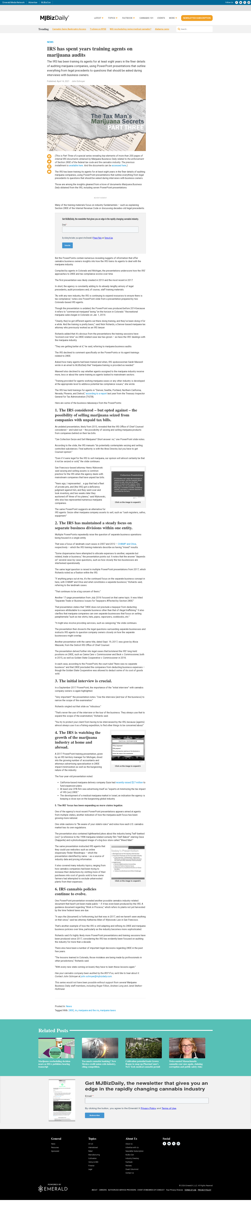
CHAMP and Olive (127, 544)
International (93, 1148)
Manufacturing (94, 1155)
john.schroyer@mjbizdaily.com (96, 976)
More (172, 18)
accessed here (119, 165)
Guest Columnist (132, 1169)
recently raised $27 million (129, 782)
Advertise (32, 2)
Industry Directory (132, 1158)
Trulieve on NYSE (98, 29)
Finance (91, 1166)
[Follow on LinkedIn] (240, 2)
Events (161, 18)
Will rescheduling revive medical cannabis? (130, 29)
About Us (129, 1144)
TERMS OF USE (190, 1190)
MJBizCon (46, 2)
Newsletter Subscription (197, 18)
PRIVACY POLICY (204, 1190)
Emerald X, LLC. (192, 1186)
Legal (90, 1169)
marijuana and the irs (88, 1010)
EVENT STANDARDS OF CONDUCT (151, 1190)
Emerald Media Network (14, 2)
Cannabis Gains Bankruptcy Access (69, 29)
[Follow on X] (244, 2)
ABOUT (94, 1190)
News (50, 42)
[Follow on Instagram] (248, 2)
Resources (55, 1148)
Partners (129, 1166)
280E (71, 1010)
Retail (90, 1151)
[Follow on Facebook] (236, 2)
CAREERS (103, 1190)
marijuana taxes (108, 1010)
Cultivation (92, 1158)
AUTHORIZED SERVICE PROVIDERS (122, 1190)
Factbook (127, 18)
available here (76, 165)
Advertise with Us (132, 1148)
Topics (111, 18)
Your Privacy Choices (174, 1190)
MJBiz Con (130, 1155)
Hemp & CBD (93, 1162)
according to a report (96, 393)
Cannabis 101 (146, 18)
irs (76, 1010)
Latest (97, 18)
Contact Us (130, 1173)
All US (90, 1144)
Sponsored (55, 1151)
